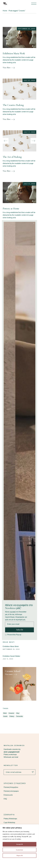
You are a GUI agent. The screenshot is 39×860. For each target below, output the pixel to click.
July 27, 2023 (29, 80)
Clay (17, 713)
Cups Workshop (9, 822)
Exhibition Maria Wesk (14, 53)
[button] (6, 141)
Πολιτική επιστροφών (11, 791)
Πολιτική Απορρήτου (11, 787)
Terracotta (19, 716)
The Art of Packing (12, 156)
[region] (19, 842)
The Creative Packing (13, 105)
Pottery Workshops (10, 819)
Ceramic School (12, 671)
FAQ (5, 799)
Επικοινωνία (8, 795)
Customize (19, 850)
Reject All (20, 855)
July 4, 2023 (8, 659)
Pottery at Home (11, 208)
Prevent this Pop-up (14, 635)
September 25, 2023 (26, 28)
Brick (4, 713)
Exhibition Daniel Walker (11, 656)
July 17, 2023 (29, 132)
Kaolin (5, 716)
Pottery (12, 716)
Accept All (19, 844)
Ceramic (11, 713)
